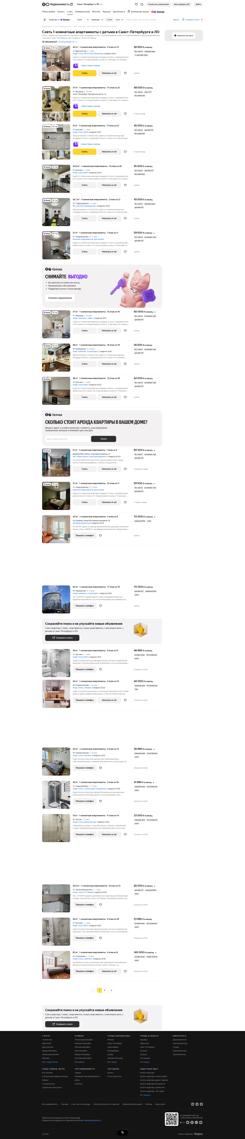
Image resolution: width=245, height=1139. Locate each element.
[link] (198, 4)
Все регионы (47, 1073)
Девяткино (46, 1043)
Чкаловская (47, 1040)
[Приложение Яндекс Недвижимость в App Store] (187, 1122)
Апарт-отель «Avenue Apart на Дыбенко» (90, 789)
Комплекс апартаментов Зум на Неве (88, 239)
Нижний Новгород (115, 1058)
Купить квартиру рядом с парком (154, 1080)
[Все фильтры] (44, 19)
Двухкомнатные (179, 1040)
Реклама (64, 1104)
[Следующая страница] (111, 990)
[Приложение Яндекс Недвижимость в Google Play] (192, 1122)
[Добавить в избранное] (125, 73)
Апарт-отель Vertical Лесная (84, 822)
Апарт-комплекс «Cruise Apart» (86, 351)
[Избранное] (136, 4)
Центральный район (83, 1058)
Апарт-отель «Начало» (82, 688)
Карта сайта (160, 1104)
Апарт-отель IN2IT (80, 132)
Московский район (82, 1047)
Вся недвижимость (50, 1104)
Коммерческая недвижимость (87, 1076)
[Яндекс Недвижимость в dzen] (197, 1104)
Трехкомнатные (179, 1054)
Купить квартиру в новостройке (153, 1076)
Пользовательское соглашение (106, 1104)
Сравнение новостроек (52, 1087)
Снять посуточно (114, 1076)
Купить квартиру (147, 1073)
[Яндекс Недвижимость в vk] (192, 1104)
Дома (77, 1080)
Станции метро (48, 1084)
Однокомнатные (180, 1051)
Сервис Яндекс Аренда (90, 66)
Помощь (148, 1104)
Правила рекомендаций (132, 1104)
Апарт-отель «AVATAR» (82, 959)
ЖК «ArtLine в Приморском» (84, 206)
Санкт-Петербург (80, 94)
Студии (176, 1047)
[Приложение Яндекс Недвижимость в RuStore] (200, 1122)
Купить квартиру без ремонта (152, 1084)
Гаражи (78, 1073)
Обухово (46, 1058)
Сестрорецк (78, 521)
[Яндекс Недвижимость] (57, 4)
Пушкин (143, 1054)
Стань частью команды (80, 1104)
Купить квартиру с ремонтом (152, 1087)
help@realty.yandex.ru (92, 1120)
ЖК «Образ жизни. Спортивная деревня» (90, 456)
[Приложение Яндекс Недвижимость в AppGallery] (196, 1122)
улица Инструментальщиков (95, 521)
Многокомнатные (180, 1043)
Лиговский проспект (50, 1054)
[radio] (104, 990)
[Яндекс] (198, 1134)
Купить (110, 1073)
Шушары (143, 1040)
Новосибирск (113, 1047)
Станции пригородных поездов (55, 1076)
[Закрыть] (202, 20)
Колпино (143, 1051)
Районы (45, 1080)
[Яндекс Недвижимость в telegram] (201, 1104)
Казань (110, 1054)
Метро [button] (176, 20)
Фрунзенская (47, 1047)
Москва (110, 1040)
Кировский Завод (49, 1051)
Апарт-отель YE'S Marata (83, 892)
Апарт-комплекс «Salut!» (83, 318)
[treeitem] (49, 12)
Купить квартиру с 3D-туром (152, 1091)
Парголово (144, 1043)
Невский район (81, 1051)
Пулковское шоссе (95, 94)
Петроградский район (84, 1040)
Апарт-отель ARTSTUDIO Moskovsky (88, 54)
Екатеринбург (113, 1051)
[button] (142, 4)
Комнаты (78, 1084)
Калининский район (83, 1043)
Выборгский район (82, 1054)
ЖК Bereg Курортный (81, 523)
